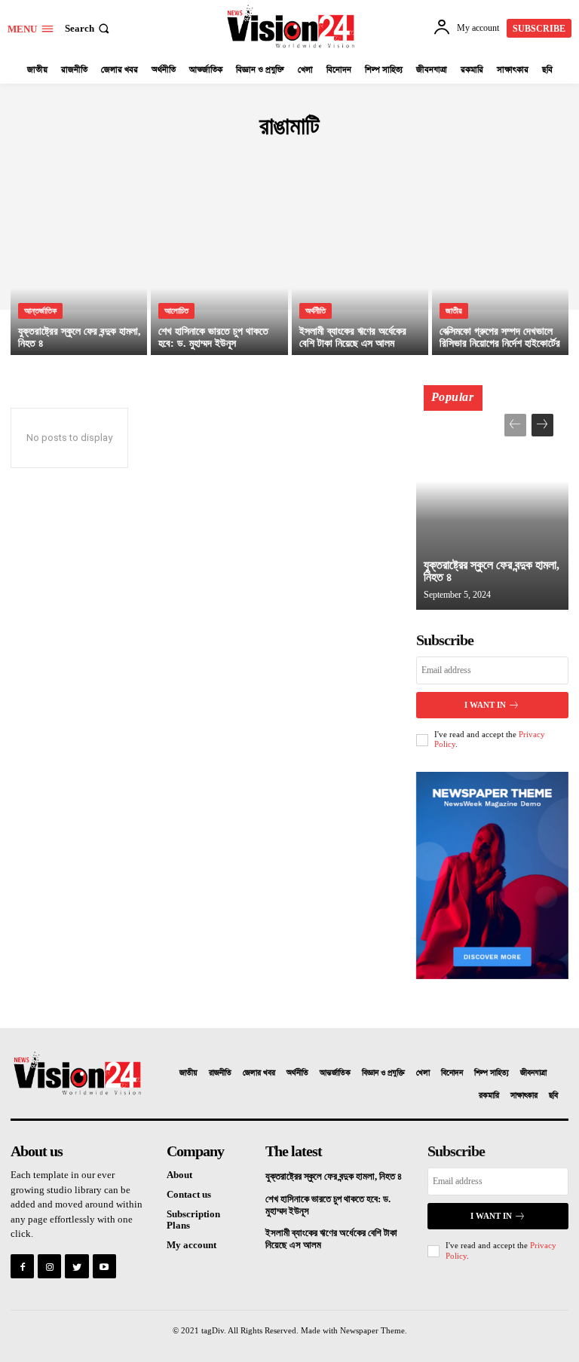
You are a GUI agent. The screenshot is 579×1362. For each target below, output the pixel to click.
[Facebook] (22, 1266)
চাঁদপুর (341, 158)
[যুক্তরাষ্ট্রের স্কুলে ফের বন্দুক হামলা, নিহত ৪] (79, 273)
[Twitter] (76, 1266)
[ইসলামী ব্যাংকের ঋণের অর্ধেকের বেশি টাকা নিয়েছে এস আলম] (360, 273)
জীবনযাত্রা (533, 1073)
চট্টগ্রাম (306, 158)
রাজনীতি (220, 1073)
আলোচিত (176, 310)
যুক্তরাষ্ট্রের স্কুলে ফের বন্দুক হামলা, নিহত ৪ (491, 571)
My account (191, 1244)
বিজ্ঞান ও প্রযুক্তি (383, 1073)
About (179, 1174)
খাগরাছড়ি (265, 158)
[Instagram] (49, 1266)
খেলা (423, 1073)
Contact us (189, 1194)
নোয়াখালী (380, 158)
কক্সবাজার (184, 158)
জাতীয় (454, 310)
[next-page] (542, 425)
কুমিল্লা (225, 158)
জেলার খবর (259, 1073)
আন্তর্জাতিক (40, 310)
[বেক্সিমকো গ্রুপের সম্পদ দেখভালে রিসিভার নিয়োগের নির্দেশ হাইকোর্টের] (500, 273)
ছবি (553, 1096)
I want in (485, 704)
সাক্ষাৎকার (524, 1096)
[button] (88, 28)
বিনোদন (452, 1073)
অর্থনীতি (315, 310)
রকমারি (489, 1096)
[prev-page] (515, 425)
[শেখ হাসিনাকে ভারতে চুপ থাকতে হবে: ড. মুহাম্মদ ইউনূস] (219, 273)
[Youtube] (104, 1266)
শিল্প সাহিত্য (491, 1073)
